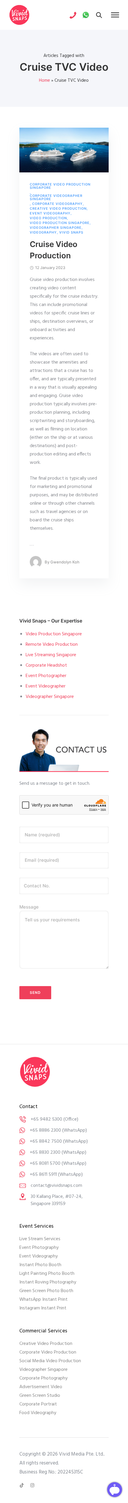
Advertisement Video (40, 1387)
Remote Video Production (52, 644)
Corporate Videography (57, 204)
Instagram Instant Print (42, 1308)
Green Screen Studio (39, 1395)
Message (29, 907)
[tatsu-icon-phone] (73, 15)
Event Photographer (46, 676)
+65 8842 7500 (46, 1141)
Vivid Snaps (71, 232)
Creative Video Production (58, 208)
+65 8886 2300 (45, 1130)
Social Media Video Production (50, 1361)
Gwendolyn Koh (64, 562)
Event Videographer (45, 686)
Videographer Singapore (56, 227)
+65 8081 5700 (45, 1163)
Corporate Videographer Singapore (56, 197)
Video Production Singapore (60, 223)
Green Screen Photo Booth (46, 1291)
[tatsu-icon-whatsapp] (86, 15)
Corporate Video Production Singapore (60, 186)
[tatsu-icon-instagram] (32, 1485)
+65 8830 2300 (45, 1152)
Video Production (48, 218)
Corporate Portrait (38, 1404)
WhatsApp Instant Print (43, 1299)
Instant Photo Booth (40, 1265)
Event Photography (39, 1248)
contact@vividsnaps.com (56, 1186)
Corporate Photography (43, 1378)
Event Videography (50, 213)
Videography (43, 232)
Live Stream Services (39, 1239)
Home (44, 80)
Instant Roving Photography (47, 1282)
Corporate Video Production (47, 1352)
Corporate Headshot (46, 665)
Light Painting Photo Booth (46, 1274)
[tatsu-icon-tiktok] (22, 1485)
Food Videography (37, 1413)
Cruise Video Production (53, 250)
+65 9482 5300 (46, 1119)
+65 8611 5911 (43, 1174)
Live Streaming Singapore (51, 655)
